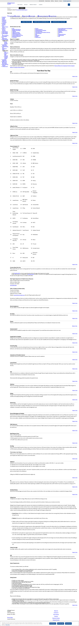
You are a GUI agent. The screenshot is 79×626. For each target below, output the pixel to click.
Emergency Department (44, 16)
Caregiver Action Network (19, 67)
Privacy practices (26, 21)
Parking (36, 36)
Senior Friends (5, 40)
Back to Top (74, 76)
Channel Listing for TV (16, 34)
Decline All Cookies (60, 623)
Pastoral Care (38, 37)
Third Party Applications (4, 45)
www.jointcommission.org (19, 295)
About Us (56, 610)
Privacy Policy (10, 617)
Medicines (37, 35)
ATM (13, 28)
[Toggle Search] (69, 5)
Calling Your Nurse (16, 32)
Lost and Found (38, 33)
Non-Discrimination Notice (5, 26)
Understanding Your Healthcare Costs (5, 48)
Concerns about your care (59, 21)
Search (22, 8)
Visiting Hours (5, 66)
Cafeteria (14, 31)
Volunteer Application (4, 60)
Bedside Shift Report (16, 29)
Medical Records (3, 24)
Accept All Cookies (68, 623)
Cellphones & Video (16, 33)
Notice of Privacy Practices (4, 29)
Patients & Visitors (33, 4)
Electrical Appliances (16, 36)
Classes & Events (53, 16)
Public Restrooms (61, 29)
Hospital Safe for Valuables (40, 30)
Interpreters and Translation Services (42, 32)
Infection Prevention (4, 21)
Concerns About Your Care (17, 35)
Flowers (36, 28)
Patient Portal (26, 16)
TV (58, 33)
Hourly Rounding (38, 31)
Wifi (59, 36)
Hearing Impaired (38, 29)
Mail (36, 34)
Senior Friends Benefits (6, 42)
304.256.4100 (17, 273)
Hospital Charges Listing (6, 57)
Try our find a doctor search (21, 9)
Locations (40, 4)
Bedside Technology (16, 30)
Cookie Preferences (53, 623)
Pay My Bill (17, 16)
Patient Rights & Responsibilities (41, 21)
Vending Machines (62, 34)
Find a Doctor (20, 4)
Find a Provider (11, 16)
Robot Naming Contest (5, 65)
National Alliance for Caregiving (60, 65)
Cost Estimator (6, 52)
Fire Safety (14, 37)
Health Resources (4, 19)
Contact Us (56, 612)
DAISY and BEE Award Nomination (4, 62)
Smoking (60, 31)
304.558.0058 (13, 285)
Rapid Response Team (62, 30)
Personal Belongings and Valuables (65, 28)
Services (25, 4)
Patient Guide (32, 16)
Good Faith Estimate (6, 54)
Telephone (60, 32)
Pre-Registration (4, 38)
